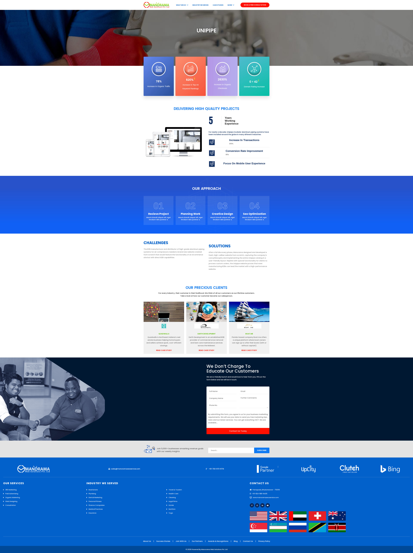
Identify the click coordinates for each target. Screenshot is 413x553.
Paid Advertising (11, 493)
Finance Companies (97, 505)
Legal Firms (173, 501)
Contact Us (248, 541)
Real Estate (93, 490)
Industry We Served (200, 5)
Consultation (10, 505)
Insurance (92, 513)
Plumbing (92, 493)
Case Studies (218, 5)
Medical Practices (96, 509)
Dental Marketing (95, 497)
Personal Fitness (95, 501)
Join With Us (181, 541)
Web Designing (11, 501)
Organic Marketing (12, 497)
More (230, 5)
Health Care (173, 493)
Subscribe (261, 450)
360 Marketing (11, 490)
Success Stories (163, 541)
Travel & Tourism (175, 490)
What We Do (181, 5)
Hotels (171, 505)
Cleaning (172, 497)
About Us (147, 541)
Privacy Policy (264, 541)
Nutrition (172, 509)
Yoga (171, 513)
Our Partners (197, 541)
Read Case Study (164, 350)
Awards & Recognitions (218, 541)
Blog (236, 541)
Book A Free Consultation (255, 5)
